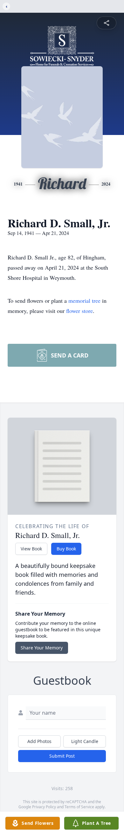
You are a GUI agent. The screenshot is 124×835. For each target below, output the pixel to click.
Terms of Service (79, 807)
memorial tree (84, 300)
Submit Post (62, 756)
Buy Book (66, 549)
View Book (31, 549)
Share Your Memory (42, 648)
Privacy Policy (44, 807)
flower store (79, 311)
